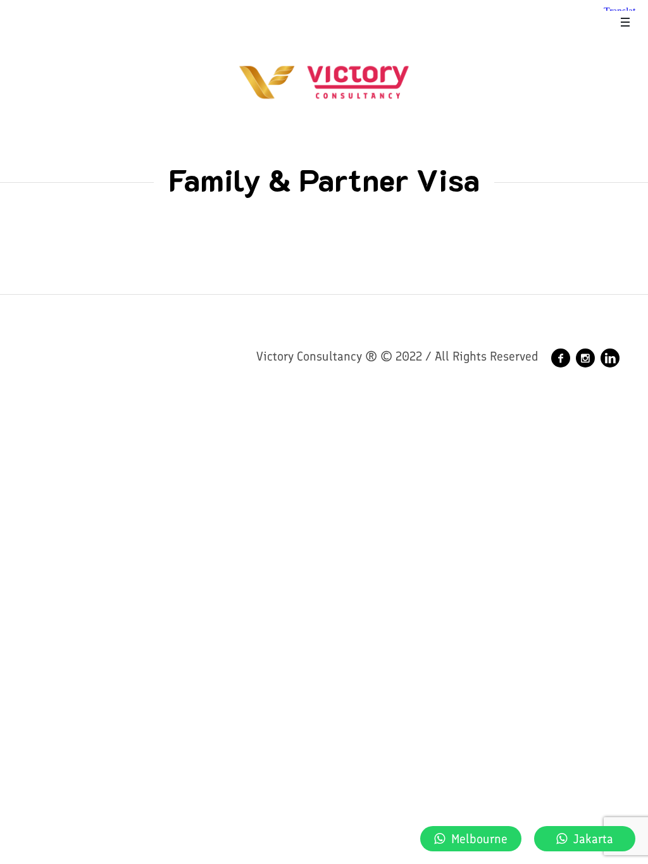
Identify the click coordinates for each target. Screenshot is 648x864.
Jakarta (593, 838)
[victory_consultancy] (585, 358)
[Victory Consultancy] (560, 358)
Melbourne (479, 838)
